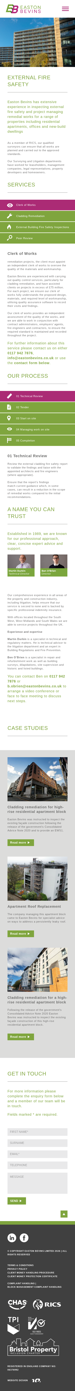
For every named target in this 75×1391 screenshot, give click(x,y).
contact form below (32, 363)
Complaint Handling (21, 1283)
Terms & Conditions (21, 1265)
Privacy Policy (17, 1269)
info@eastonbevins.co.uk (31, 358)
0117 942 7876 (20, 353)
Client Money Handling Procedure (31, 1272)
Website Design (18, 1380)
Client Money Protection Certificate (33, 1276)
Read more (18, 842)
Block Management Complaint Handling (35, 1287)
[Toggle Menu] (65, 9)
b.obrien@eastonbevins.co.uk (35, 686)
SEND (14, 1200)
